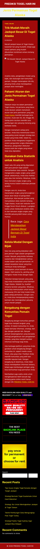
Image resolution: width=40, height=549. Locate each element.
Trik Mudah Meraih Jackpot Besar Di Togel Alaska (20, 32)
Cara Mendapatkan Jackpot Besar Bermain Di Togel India (20, 229)
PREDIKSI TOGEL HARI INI (23, 546)
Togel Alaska (10, 115)
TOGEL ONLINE (9, 23)
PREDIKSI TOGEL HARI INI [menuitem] (24, 382)
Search (5, 472)
